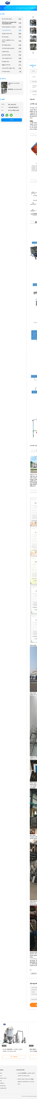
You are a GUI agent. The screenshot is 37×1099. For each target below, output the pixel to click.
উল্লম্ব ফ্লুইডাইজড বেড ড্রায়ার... (11, 27)
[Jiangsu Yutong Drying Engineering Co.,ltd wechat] (11, 115)
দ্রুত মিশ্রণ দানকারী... (11, 55)
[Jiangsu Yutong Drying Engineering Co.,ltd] (8, 3)
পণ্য (1, 1075)
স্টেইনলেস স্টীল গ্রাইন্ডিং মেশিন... (11, 68)
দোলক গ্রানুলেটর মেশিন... (11, 58)
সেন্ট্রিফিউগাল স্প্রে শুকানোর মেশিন (13, 84)
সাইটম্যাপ (2, 1083)
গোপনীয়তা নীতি (3, 1088)
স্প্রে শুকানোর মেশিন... (11, 30)
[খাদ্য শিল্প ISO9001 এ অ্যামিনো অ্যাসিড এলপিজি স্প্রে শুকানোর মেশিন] (14, 1034)
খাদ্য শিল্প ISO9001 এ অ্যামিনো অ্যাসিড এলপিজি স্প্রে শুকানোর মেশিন (26, 1074)
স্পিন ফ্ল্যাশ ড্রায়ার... (11, 71)
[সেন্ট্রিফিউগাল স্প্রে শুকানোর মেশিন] (4, 85)
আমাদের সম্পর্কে (3, 1078)
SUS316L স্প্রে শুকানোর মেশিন (15, 89)
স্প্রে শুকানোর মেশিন (20, 1070)
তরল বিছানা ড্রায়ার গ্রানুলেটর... (11, 48)
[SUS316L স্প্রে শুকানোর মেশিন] (4, 91)
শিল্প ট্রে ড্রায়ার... (11, 37)
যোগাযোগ (11, 120)
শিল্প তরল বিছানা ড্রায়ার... (11, 19)
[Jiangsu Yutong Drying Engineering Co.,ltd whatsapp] (6, 115)
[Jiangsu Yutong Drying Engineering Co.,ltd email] (2, 115)
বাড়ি (1, 1073)
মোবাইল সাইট (3, 1085)
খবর (1, 1080)
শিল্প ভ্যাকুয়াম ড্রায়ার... (11, 45)
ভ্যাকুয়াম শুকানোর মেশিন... (11, 33)
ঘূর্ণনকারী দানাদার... (11, 51)
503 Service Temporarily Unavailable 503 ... (11, 23)
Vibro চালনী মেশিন (11, 65)
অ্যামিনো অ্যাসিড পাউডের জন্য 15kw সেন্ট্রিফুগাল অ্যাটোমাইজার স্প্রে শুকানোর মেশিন (26, 1081)
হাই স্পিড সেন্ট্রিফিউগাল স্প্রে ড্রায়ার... (11, 40)
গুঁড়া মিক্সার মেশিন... (11, 61)
